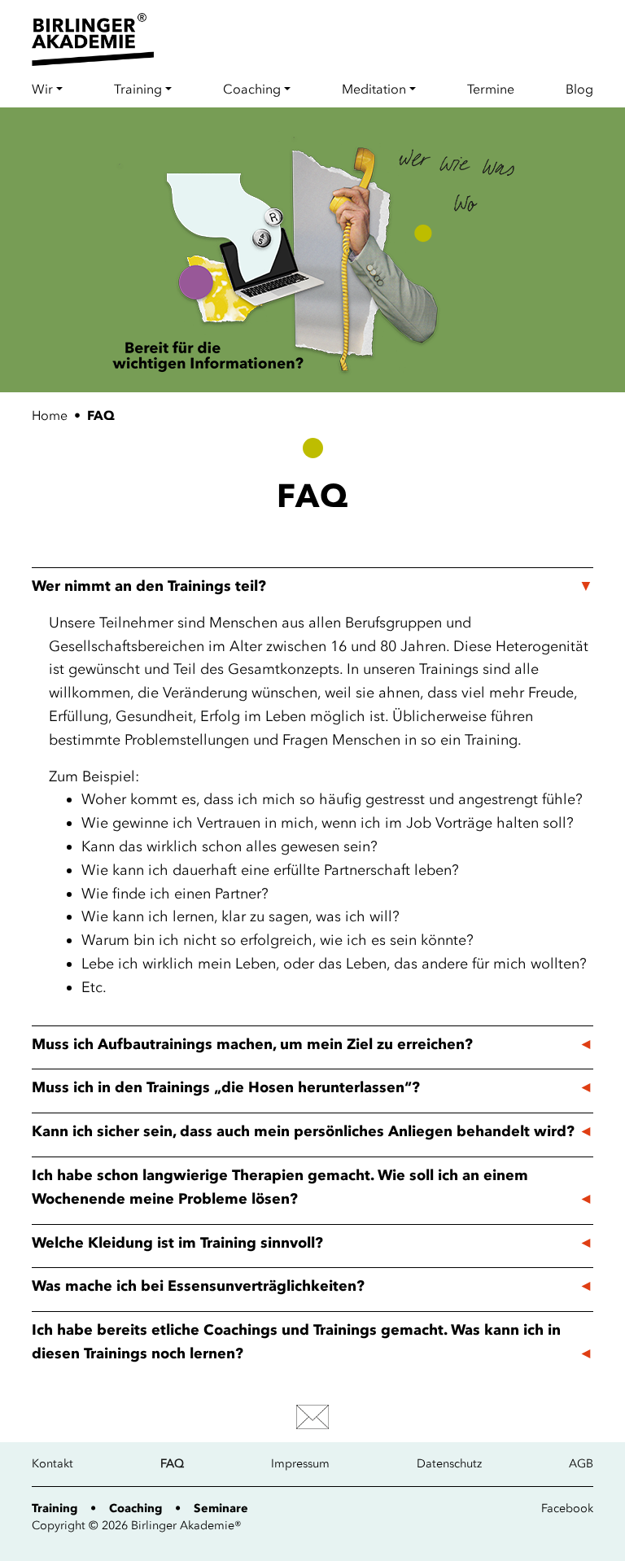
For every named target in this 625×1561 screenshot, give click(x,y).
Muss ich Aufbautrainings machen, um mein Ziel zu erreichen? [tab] (252, 1044)
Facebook (567, 1508)
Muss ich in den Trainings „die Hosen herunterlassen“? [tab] (226, 1087)
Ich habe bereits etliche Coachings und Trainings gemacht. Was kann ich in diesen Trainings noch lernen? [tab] (296, 1341)
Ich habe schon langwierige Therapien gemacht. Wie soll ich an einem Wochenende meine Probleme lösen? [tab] (280, 1187)
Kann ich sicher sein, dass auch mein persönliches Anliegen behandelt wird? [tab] (303, 1131)
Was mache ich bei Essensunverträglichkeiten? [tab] (198, 1286)
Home (50, 415)
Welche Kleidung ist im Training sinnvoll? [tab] (177, 1243)
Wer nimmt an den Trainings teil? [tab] (149, 586)
